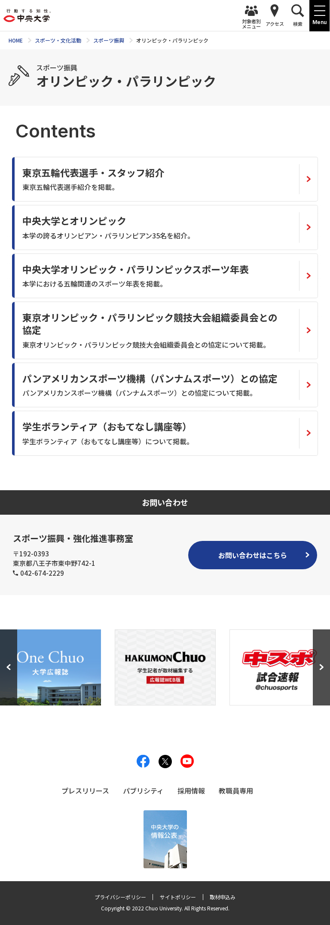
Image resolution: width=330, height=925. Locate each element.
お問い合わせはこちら (252, 555)
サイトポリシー (178, 897)
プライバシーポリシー (120, 897)
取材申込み (222, 897)
